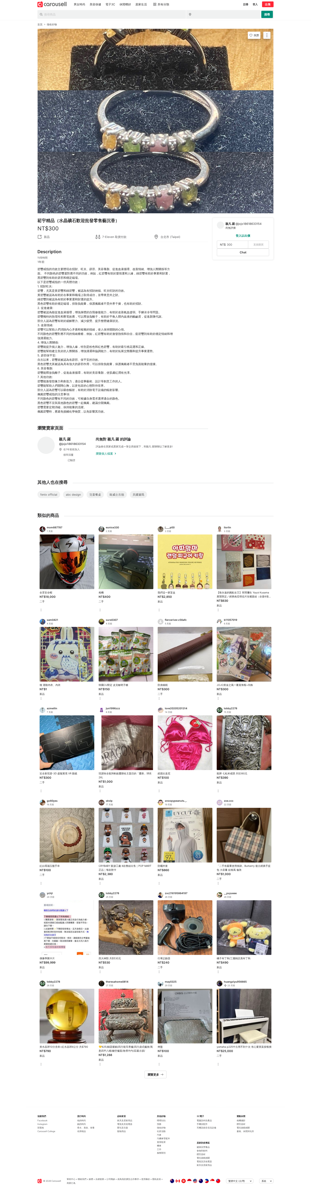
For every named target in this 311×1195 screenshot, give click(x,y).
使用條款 (145, 1179)
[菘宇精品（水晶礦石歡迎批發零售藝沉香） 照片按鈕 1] (155, 59)
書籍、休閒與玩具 (245, 1131)
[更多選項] (41, 610)
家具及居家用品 (124, 1120)
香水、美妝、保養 (85, 1127)
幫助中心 (71, 1179)
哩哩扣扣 (161, 1120)
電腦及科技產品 (204, 1120)
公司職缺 (110, 1179)
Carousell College (46, 1131)
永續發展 (99, 1179)
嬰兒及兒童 (122, 1127)
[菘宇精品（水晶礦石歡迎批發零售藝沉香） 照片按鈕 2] (155, 121)
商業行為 (71, 1183)
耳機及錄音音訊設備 (206, 1127)
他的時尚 (81, 1120)
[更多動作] (267, 35)
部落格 (40, 1127)
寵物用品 (121, 1131)
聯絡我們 (82, 1179)
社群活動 (161, 1131)
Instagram (42, 1124)
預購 (159, 1124)
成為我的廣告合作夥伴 (128, 1179)
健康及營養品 (203, 1147)
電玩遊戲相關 (203, 1158)
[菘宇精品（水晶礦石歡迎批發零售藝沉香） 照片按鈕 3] (155, 182)
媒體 (91, 1179)
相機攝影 (241, 1120)
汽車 (159, 1134)
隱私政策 (156, 1179)
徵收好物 (161, 1127)
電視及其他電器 (124, 1124)
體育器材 (201, 1154)
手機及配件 (202, 1124)
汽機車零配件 (163, 1138)
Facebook (42, 1120)
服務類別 (161, 1152)
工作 (159, 1149)
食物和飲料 (202, 1150)
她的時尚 (81, 1124)
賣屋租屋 (161, 1142)
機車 (159, 1145)
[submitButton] (267, 14)
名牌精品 (81, 1131)
